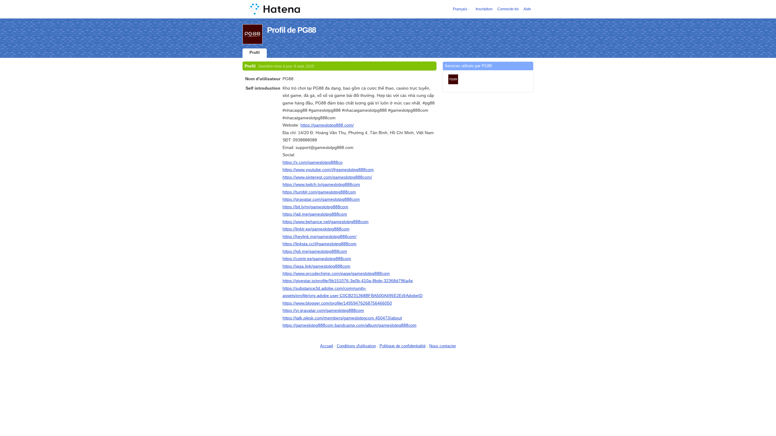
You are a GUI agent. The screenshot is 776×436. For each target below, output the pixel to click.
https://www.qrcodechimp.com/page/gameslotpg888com (336, 273)
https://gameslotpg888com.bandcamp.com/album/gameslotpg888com (349, 325)
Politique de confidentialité (403, 346)
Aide (527, 9)
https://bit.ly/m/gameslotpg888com (315, 206)
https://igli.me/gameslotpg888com (315, 251)
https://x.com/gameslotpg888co (313, 162)
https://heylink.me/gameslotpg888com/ (319, 236)
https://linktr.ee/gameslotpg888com (316, 228)
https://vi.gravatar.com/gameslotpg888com (323, 310)
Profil (254, 52)
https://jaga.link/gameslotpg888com (316, 266)
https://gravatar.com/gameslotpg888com (321, 199)
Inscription (484, 9)
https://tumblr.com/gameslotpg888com (319, 192)
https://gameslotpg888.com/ (327, 125)
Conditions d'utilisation (356, 346)
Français (460, 9)
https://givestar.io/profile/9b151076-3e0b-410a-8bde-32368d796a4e (348, 280)
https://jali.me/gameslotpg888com (315, 214)
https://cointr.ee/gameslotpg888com (317, 258)
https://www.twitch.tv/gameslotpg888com (321, 184)
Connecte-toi (508, 9)
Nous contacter (442, 346)
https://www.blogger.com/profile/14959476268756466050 (337, 303)
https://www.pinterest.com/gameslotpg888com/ (327, 177)
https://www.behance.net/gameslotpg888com (326, 221)
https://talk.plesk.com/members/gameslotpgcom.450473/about (342, 317)
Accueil (326, 346)
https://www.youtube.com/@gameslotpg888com (328, 169)
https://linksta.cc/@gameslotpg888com (319, 243)
